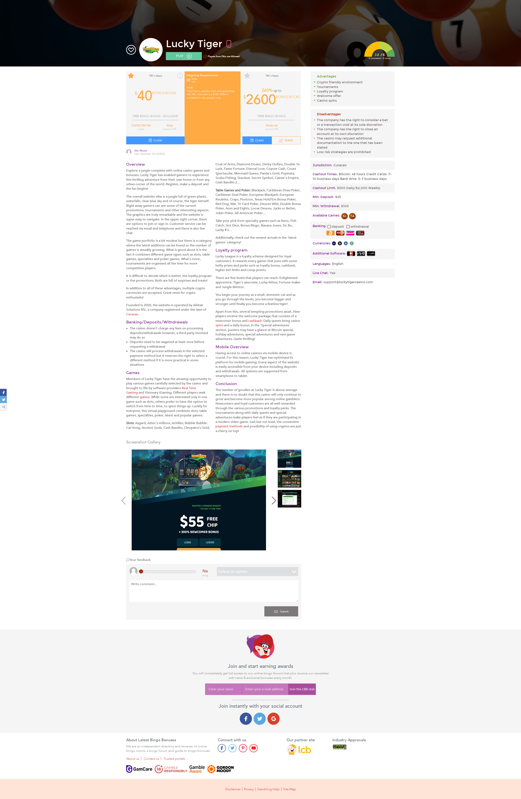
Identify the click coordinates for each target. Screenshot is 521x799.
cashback (255, 321)
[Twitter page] (232, 748)
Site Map (289, 789)
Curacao (132, 314)
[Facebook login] (246, 719)
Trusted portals (174, 758)
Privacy (249, 789)
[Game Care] (139, 769)
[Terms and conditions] (171, 769)
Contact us (151, 758)
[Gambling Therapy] (220, 769)
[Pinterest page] (243, 748)
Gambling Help (268, 789)
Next (273, 500)
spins (219, 325)
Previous (124, 500)
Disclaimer (233, 789)
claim (158, 140)
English (337, 264)
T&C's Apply (155, 75)
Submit (284, 611)
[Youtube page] (254, 748)
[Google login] (273, 719)
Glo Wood (140, 150)
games (145, 397)
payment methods (229, 426)
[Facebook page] (222, 748)
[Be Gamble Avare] (197, 769)
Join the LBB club (302, 689)
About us (132, 758)
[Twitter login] (260, 719)
